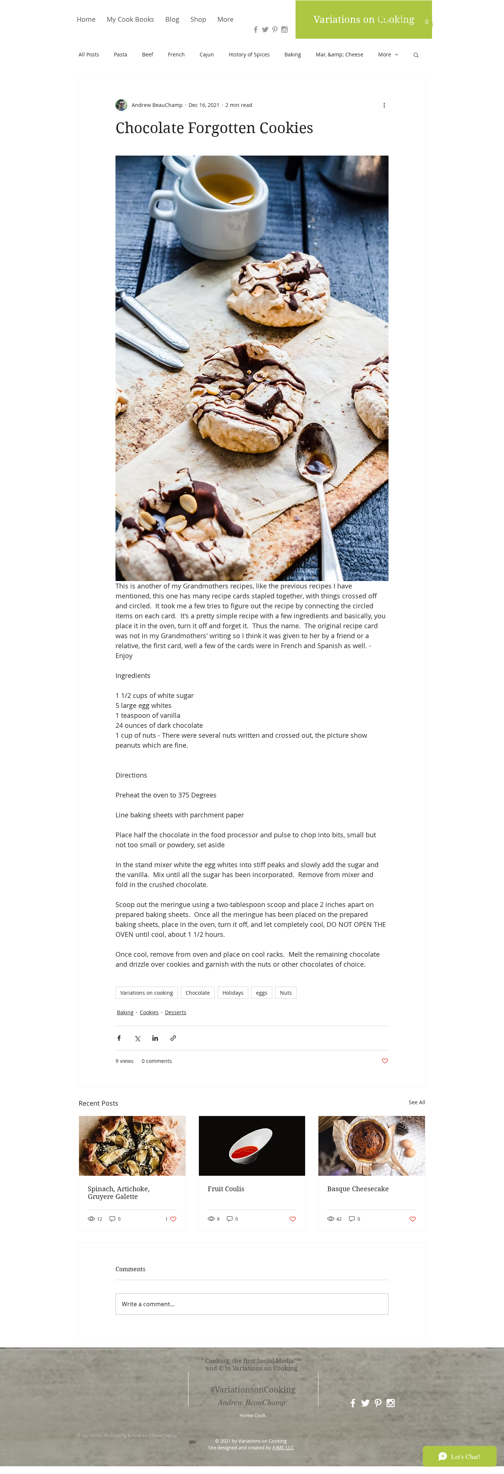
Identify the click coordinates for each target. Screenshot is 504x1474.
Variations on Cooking (364, 19)
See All (417, 1102)
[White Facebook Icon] (353, 1403)
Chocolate (198, 992)
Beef (147, 54)
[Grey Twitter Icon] (265, 29)
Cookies (149, 1012)
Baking (292, 54)
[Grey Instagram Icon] (284, 29)
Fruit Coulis (226, 1189)
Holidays (233, 992)
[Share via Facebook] (118, 1038)
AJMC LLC (283, 1447)
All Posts (89, 54)
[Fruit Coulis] (252, 1146)
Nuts (286, 992)
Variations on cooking (146, 992)
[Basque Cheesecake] (371, 1146)
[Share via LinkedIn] (155, 1038)
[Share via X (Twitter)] (137, 1038)
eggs (261, 992)
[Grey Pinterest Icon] (274, 29)
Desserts (175, 1012)
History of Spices (249, 54)
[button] (426, 19)
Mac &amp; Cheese (339, 54)
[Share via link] (173, 1038)
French (176, 54)
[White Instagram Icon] (390, 1403)
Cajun (207, 54)
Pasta (120, 54)
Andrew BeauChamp (252, 1401)
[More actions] (384, 105)
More (384, 54)
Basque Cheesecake (358, 1189)
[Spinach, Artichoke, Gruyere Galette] (132, 1146)
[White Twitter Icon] (365, 1403)
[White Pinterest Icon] (378, 1403)
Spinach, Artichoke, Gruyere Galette (119, 1192)
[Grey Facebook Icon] (255, 29)
